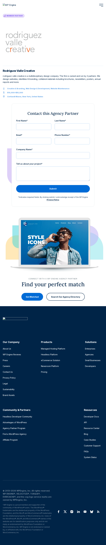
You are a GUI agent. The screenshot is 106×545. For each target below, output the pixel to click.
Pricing (44, 372)
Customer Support (92, 445)
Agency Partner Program (14, 428)
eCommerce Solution (50, 360)
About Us (7, 349)
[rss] (98, 511)
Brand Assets (9, 395)
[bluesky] (91, 511)
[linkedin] (78, 511)
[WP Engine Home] (13, 5)
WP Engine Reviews (12, 354)
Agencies (89, 354)
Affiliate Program (10, 440)
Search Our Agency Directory (65, 297)
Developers (90, 366)
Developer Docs (91, 416)
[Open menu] (101, 5)
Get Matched (32, 297)
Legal (5, 383)
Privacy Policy (53, 200)
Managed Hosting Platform (53, 349)
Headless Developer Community (17, 416)
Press (5, 360)
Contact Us (8, 372)
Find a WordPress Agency (14, 434)
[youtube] (85, 511)
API (85, 422)
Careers (6, 366)
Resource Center (92, 428)
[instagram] (72, 511)
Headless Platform (49, 354)
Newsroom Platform (50, 366)
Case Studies (90, 440)
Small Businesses (92, 360)
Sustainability (8, 389)
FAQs (86, 451)
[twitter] (65, 511)
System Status (90, 457)
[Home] (51, 324)
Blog (86, 434)
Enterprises (90, 349)
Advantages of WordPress (15, 422)
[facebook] (58, 511)
